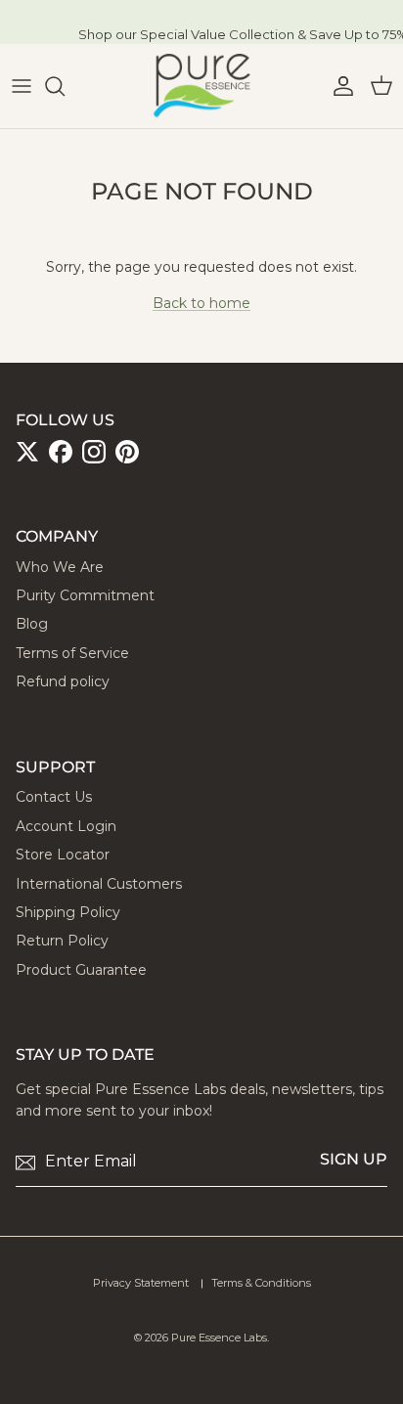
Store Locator (63, 854)
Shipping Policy (68, 912)
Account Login (66, 826)
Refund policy (63, 681)
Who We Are (60, 567)
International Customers (99, 884)
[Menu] (21, 86)
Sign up (353, 1159)
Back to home (201, 303)
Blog (32, 624)
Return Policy (62, 940)
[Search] (64, 86)
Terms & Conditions (261, 1283)
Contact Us (54, 797)
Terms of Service (72, 653)
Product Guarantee (81, 970)
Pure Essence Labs (219, 1337)
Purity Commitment (85, 595)
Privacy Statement (141, 1283)
